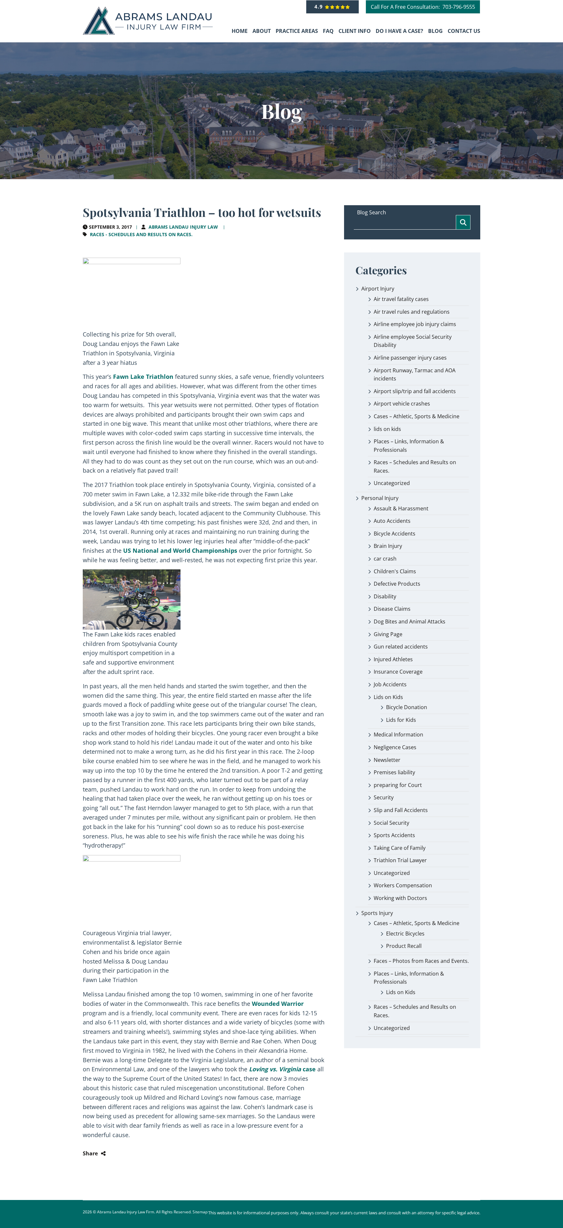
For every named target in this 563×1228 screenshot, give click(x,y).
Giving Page (388, 634)
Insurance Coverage (398, 671)
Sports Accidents (394, 835)
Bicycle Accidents (394, 533)
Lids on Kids (388, 697)
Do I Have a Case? (399, 31)
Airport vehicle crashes (402, 403)
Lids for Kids (401, 719)
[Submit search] (463, 222)
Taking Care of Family (400, 847)
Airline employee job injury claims (415, 324)
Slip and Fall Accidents (401, 810)
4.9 (319, 6)
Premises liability (394, 772)
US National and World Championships (180, 550)
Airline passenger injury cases (410, 357)
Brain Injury (388, 546)
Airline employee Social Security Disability (413, 341)
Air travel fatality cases (401, 299)
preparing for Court (398, 785)
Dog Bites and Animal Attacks (409, 621)
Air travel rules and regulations (412, 311)
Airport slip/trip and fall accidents (415, 391)
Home (240, 31)
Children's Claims (395, 571)
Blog (435, 31)
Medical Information (398, 734)
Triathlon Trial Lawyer (400, 860)
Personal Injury (379, 498)
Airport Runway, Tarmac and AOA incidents (414, 374)
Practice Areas (297, 31)
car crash (385, 558)
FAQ (328, 31)
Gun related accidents (401, 646)
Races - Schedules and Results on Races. (141, 234)
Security (384, 797)
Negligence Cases (395, 747)
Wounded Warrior (278, 1003)
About (262, 31)
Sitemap (200, 1212)
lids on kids (387, 429)
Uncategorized (392, 483)
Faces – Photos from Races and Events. (421, 960)
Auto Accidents (392, 520)
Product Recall (404, 946)
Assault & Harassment (401, 508)
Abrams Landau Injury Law (183, 227)
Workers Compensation (403, 885)
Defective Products (397, 583)
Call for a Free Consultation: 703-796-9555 (423, 6)
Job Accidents (390, 684)
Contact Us (464, 31)
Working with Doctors (400, 898)
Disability (385, 596)
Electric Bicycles (405, 933)
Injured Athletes (393, 659)
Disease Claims (392, 608)
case (282, 1069)
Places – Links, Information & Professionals (409, 445)
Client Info (355, 31)
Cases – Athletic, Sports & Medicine (416, 416)
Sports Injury (377, 913)
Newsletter (387, 760)
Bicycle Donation (406, 707)
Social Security (391, 822)
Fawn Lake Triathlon (143, 376)
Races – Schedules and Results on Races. (415, 466)
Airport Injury (377, 288)
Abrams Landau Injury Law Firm (125, 1212)
